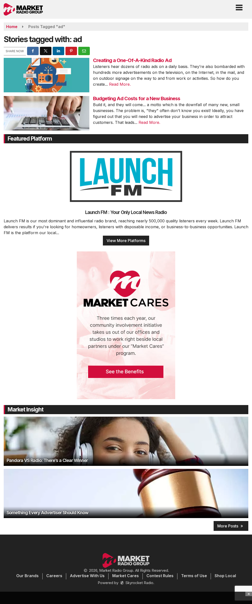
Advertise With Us (87, 575)
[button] (239, 6)
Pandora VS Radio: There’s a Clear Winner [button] (47, 460)
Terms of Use (194, 575)
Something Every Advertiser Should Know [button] (47, 512)
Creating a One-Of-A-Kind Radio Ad (132, 60)
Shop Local (225, 575)
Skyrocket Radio (139, 582)
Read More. (120, 84)
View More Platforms (126, 240)
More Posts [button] (228, 525)
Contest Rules (159, 575)
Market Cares (125, 575)
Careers (54, 575)
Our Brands (27, 575)
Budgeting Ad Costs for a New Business (136, 98)
